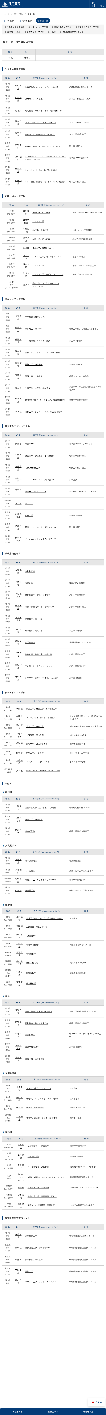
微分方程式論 (32, 962)
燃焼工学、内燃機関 (34, 364)
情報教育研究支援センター (73, 32)
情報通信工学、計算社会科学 (37, 1247)
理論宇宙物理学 (32, 1047)
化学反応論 (30, 642)
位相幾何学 (31, 953)
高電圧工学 (30, 444)
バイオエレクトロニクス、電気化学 (40, 539)
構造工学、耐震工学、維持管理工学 (41, 708)
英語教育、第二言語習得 (38, 1187)
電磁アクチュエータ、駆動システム (40, 527)
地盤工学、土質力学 (35, 752)
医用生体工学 (31, 1235)
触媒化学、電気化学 (34, 630)
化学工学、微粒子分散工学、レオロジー (42, 678)
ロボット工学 (38, 221)
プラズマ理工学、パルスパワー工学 (40, 122)
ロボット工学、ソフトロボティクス (40, 1281)
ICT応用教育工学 (32, 467)
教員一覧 (44, 20)
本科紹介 (10, 20)
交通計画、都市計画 (35, 735)
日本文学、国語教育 (34, 819)
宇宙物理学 (30, 1035)
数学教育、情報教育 (34, 1259)
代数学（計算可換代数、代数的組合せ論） (44, 918)
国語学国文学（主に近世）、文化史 (40, 807)
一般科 (53, 32)
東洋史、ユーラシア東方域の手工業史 (41, 880)
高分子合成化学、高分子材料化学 (39, 606)
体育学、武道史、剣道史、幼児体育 (41, 1117)
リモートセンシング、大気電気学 (39, 479)
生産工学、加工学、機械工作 (37, 388)
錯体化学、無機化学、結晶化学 (38, 654)
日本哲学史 (30, 890)
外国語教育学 (33, 1156)
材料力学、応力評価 (41, 239)
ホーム (6, 14)
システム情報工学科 (15, 27)
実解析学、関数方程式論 (36, 927)
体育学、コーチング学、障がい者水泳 (42, 1098)
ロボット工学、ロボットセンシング (47, 274)
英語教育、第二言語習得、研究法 (42, 1196)
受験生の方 (18, 1411)
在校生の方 (53, 1411)
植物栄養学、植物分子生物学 (37, 595)
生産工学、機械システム (43, 247)
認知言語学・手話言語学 (38, 1146)
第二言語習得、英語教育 (38, 1166)
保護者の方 (88, 1411)
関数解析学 (31, 973)
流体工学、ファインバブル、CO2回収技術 (43, 411)
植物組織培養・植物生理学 (36, 1023)
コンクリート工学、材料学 (37, 761)
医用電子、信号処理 (34, 98)
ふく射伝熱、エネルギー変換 (37, 340)
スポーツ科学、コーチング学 (38, 1088)
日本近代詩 (30, 831)
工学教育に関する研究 (34, 317)
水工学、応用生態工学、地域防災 (40, 717)
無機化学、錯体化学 (34, 618)
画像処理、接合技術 (41, 212)
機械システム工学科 (62, 27)
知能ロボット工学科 (39, 27)
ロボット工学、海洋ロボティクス (46, 256)
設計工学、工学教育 (34, 376)
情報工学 (29, 1271)
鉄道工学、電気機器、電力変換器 (39, 455)
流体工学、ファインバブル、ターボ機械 (42, 352)
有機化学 (29, 583)
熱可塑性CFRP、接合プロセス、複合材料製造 (45, 400)
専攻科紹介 (27, 20)
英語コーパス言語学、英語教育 (41, 1205)
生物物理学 (30, 571)
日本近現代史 (31, 860)
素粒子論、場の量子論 (34, 1058)
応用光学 (29, 515)
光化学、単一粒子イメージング (38, 666)
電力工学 (29, 503)
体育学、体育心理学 (35, 1107)
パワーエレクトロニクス (35, 491)
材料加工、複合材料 (34, 328)
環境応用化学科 (13, 32)
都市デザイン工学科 (35, 32)
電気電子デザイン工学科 (88, 27)
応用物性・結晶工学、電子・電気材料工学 (43, 110)
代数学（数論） (33, 944)
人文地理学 (30, 871)
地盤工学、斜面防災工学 (36, 744)
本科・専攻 (18, 14)
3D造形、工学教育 (40, 230)
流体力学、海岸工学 (35, 726)
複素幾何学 (31, 983)
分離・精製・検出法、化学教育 (38, 1011)
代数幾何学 (31, 936)
